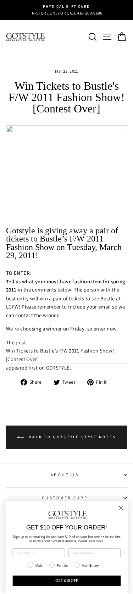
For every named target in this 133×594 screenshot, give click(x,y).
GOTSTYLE (58, 367)
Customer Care (65, 497)
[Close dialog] (121, 508)
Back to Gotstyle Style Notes (71, 436)
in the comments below (44, 289)
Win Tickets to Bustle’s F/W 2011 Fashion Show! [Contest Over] (60, 354)
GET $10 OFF (66, 580)
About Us (65, 474)
